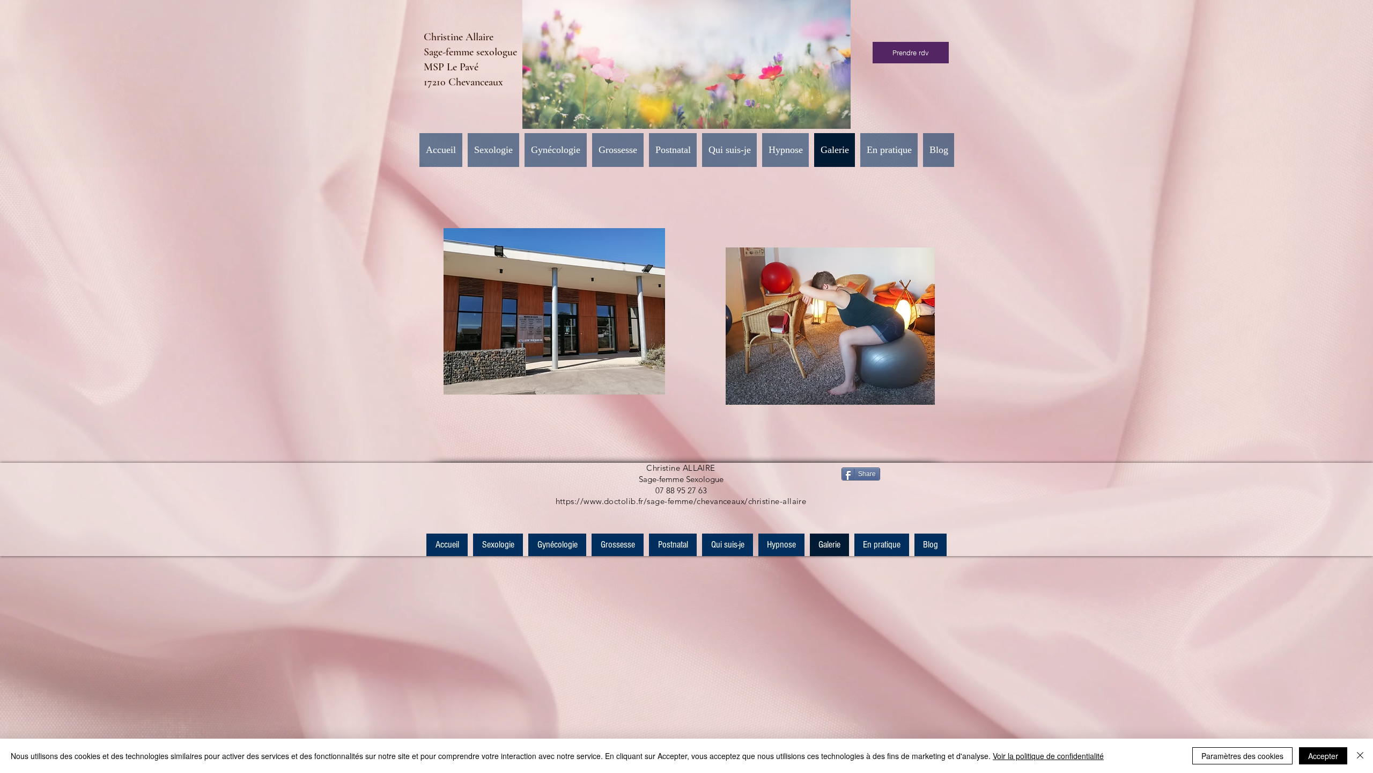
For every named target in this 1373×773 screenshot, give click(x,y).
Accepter (1323, 755)
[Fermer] (1360, 755)
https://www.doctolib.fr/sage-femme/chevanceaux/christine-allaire (681, 501)
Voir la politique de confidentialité (1048, 755)
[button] (556, 150)
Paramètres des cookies (1242, 755)
